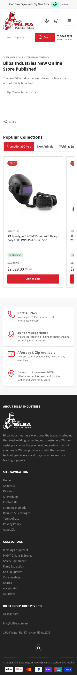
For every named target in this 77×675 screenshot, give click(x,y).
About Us (9, 486)
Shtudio (69, 662)
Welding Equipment (15, 550)
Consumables (11, 577)
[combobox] (29, 37)
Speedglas (13, 231)
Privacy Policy (12, 524)
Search (47, 37)
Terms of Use (11, 519)
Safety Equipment (14, 561)
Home (7, 480)
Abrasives (9, 594)
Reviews (8, 491)
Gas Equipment (12, 572)
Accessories (10, 588)
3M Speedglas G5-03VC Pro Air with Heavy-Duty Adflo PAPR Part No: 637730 (33, 238)
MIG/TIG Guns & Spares (17, 555)
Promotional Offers (19, 146)
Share (12, 122)
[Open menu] (69, 20)
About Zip (9, 529)
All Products (10, 497)
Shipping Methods (14, 508)
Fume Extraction (13, 566)
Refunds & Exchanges (16, 513)
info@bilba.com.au (28, 321)
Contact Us (10, 502)
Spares (7, 583)
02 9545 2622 (64, 36)
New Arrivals (45, 146)
